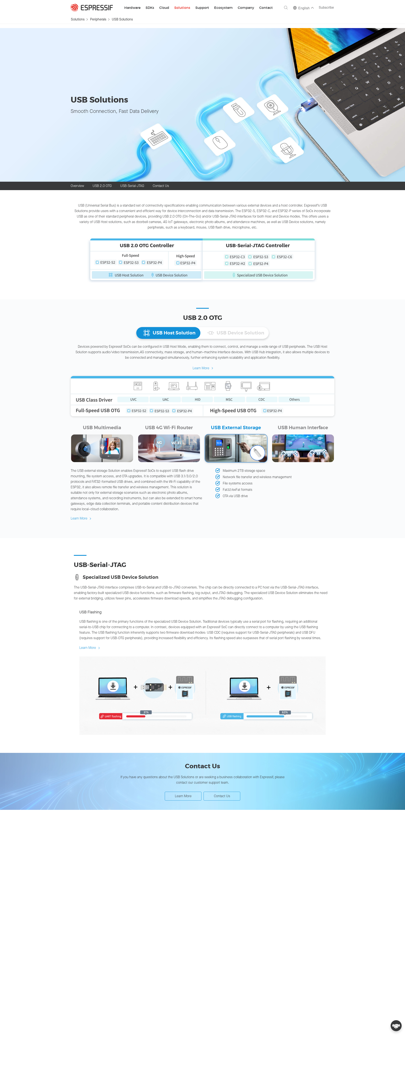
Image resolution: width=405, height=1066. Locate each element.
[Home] (92, 7)
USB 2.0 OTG (102, 186)
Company (246, 8)
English (304, 8)
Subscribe (326, 7)
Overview (77, 186)
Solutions (182, 8)
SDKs (150, 8)
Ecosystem (223, 8)
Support (202, 8)
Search (285, 7)
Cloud (164, 8)
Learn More (201, 368)
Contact (266, 8)
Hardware (132, 8)
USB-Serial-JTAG (132, 186)
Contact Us (161, 186)
